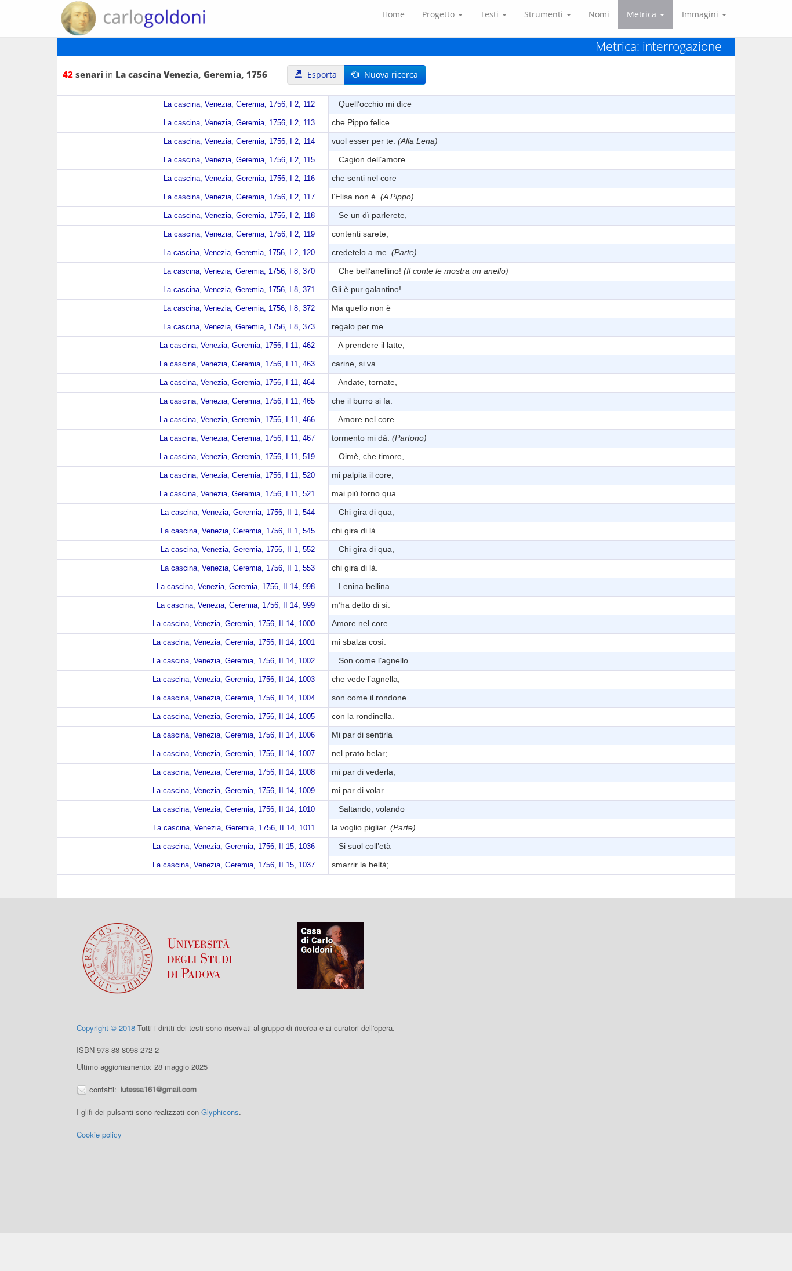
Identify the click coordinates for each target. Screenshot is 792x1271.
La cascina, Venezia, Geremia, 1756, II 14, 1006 (233, 735)
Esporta (320, 74)
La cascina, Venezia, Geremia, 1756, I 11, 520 (237, 475)
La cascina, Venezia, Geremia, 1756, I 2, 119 (239, 234)
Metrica (643, 14)
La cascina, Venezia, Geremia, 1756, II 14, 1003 (233, 680)
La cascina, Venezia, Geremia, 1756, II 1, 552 (238, 550)
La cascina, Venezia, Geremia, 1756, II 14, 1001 (233, 642)
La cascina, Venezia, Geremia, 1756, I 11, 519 (237, 457)
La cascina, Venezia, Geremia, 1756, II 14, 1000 (233, 624)
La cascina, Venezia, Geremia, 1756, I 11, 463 (237, 364)
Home (393, 14)
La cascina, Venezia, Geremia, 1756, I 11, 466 (237, 420)
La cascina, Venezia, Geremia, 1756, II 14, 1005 (233, 717)
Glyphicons (220, 1111)
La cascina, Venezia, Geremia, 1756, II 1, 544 (238, 513)
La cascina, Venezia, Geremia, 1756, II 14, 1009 (233, 791)
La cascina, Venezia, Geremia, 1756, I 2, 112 (239, 104)
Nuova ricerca (388, 74)
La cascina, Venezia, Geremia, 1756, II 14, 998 (236, 587)
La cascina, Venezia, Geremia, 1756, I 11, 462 (237, 346)
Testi (490, 14)
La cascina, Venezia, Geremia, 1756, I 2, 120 (239, 253)
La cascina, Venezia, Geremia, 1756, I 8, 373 (239, 327)
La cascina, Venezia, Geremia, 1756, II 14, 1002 (233, 661)
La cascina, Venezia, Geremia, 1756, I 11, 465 (237, 401)
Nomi (598, 14)
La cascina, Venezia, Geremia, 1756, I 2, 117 (239, 197)
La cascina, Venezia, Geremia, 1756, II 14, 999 (236, 605)
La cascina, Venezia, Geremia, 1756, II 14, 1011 (234, 828)
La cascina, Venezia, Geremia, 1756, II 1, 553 (238, 568)
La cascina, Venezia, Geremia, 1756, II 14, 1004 (233, 698)
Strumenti (544, 14)
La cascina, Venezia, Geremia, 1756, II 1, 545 (238, 531)
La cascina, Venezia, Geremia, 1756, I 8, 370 (239, 271)
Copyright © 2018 (106, 1027)
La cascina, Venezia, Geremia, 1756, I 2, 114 (239, 141)
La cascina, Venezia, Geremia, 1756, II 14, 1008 (233, 772)
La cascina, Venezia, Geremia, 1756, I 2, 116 (239, 179)
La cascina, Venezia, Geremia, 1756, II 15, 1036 (233, 847)
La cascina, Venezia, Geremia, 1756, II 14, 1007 (233, 754)
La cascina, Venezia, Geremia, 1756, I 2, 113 (239, 123)
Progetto (439, 14)
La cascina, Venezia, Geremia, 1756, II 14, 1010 (233, 809)
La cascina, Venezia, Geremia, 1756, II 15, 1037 (233, 865)
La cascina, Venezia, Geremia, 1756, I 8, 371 (239, 290)
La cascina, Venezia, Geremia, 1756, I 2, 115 (239, 160)
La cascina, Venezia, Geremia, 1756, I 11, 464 (237, 383)
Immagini (701, 14)
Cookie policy (99, 1134)
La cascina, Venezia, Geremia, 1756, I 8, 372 (239, 308)
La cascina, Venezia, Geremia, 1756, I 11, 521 (237, 494)
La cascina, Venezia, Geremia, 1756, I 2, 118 (239, 216)
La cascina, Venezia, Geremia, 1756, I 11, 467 (237, 438)
